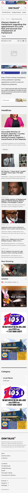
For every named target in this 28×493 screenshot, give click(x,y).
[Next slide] (26, 261)
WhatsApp (4, 485)
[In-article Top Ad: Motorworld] (14, 66)
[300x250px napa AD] (14, 349)
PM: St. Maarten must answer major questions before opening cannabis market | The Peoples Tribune (12, 252)
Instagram (4, 483)
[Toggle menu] (2, 7)
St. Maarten (4, 458)
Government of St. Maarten (8, 475)
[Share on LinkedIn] (26, 41)
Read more (6, 149)
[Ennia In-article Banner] (14, 100)
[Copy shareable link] (18, 41)
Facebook (3, 480)
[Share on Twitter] (23, 41)
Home (2, 19)
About (2, 453)
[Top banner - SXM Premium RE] (14, 2)
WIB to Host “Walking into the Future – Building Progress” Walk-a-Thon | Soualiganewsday (13, 240)
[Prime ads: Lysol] (14, 296)
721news (7, 19)
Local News (4, 463)
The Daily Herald (6, 12)
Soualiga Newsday (16, 12)
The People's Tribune (6, 473)
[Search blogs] (25, 7)
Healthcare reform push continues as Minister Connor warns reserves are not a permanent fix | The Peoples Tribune (13, 228)
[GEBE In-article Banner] (14, 73)
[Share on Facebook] (21, 41)
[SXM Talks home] (14, 8)
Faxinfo (24, 12)
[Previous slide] (23, 261)
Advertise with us (5, 456)
